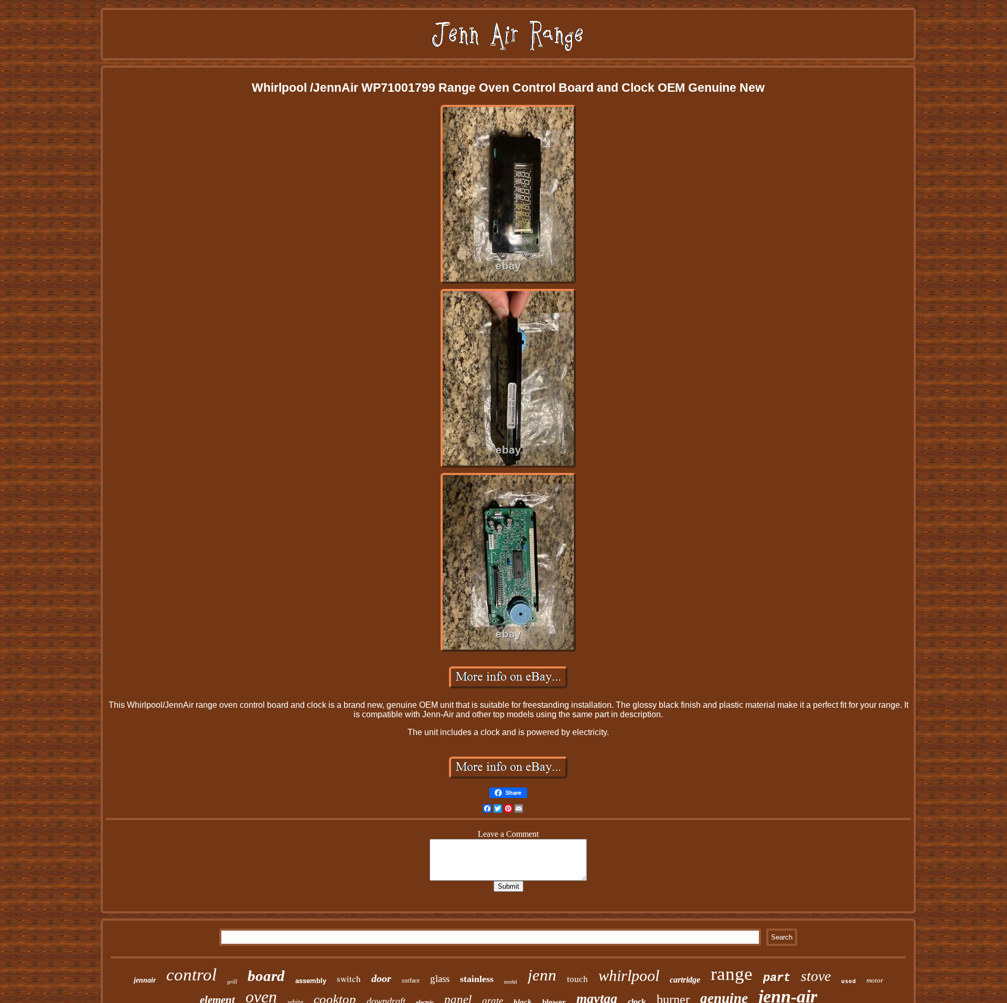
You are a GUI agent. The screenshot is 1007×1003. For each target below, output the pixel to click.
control (191, 974)
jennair (145, 980)
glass (439, 978)
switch (349, 979)
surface (411, 980)
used (848, 981)
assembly (310, 981)
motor (874, 980)
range (732, 974)
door (381, 978)
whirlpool (628, 975)
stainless (477, 979)
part (776, 978)
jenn (542, 975)
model (510, 982)
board (266, 975)
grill (232, 981)
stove (816, 976)
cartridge (685, 979)
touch (577, 979)
